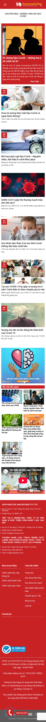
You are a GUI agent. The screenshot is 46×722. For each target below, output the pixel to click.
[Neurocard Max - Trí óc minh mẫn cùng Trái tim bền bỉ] (28, 4)
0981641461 (22, 713)
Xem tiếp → (36, 81)
